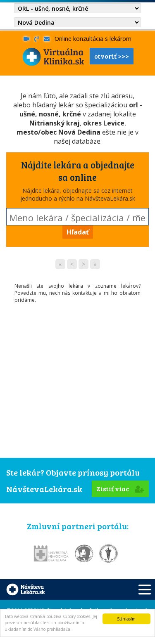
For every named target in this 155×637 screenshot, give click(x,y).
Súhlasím (126, 619)
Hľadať (78, 232)
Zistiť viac (113, 488)
